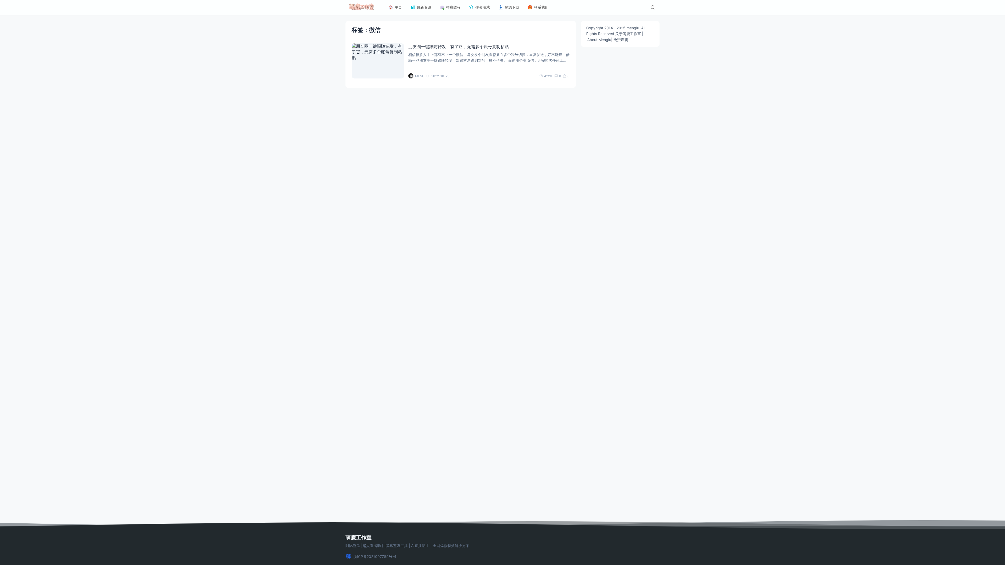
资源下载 (512, 7)
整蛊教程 (453, 7)
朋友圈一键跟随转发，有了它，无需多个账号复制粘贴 (458, 46)
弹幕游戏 (482, 7)
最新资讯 (424, 7)
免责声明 (620, 39)
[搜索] (652, 7)
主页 (398, 7)
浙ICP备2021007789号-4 (374, 556)
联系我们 (541, 7)
